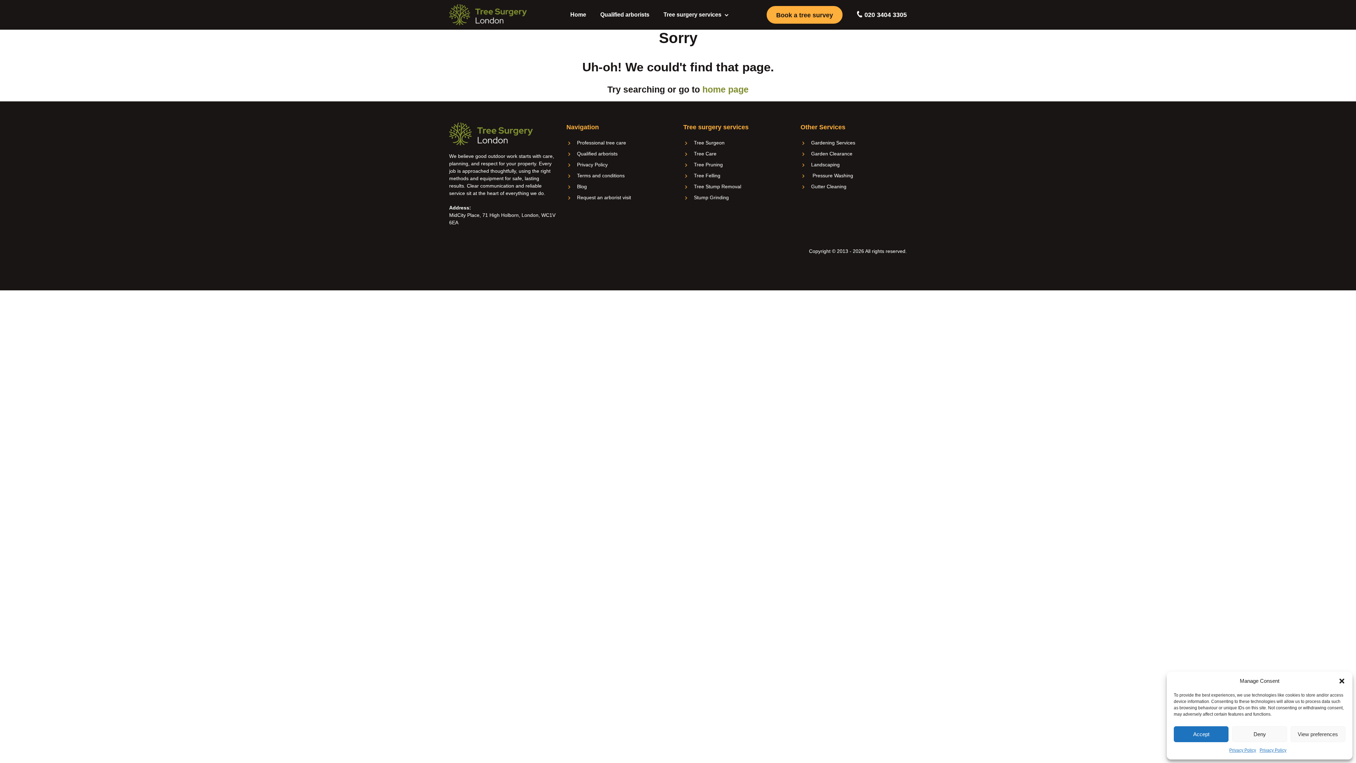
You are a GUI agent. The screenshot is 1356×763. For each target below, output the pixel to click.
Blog (582, 186)
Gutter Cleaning (828, 186)
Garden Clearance (831, 153)
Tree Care (705, 153)
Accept (1201, 734)
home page (725, 89)
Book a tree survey (804, 15)
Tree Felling (707, 175)
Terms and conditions (601, 175)
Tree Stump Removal (717, 186)
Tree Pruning (708, 164)
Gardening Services (833, 143)
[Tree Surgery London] (488, 14)
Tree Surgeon (709, 143)
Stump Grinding (711, 197)
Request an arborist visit (604, 197)
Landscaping (825, 164)
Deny (1260, 734)
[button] (1341, 681)
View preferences (1318, 734)
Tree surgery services (692, 15)
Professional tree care (601, 143)
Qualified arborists (624, 15)
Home (578, 15)
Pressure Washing (832, 175)
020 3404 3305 (885, 14)
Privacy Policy (1242, 750)
